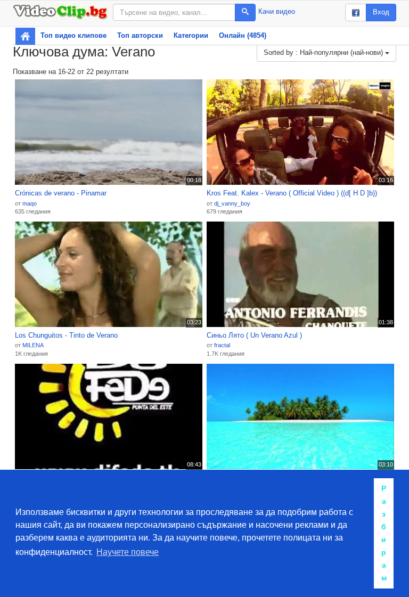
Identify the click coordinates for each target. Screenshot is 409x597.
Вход (381, 12)
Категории (191, 35)
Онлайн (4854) (242, 35)
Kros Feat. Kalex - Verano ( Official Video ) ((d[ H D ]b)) (292, 193)
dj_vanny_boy (232, 203)
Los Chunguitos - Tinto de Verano (66, 335)
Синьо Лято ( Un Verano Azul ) (254, 335)
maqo (29, 203)
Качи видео (276, 11)
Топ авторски (140, 35)
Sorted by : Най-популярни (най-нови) (324, 52)
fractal (222, 345)
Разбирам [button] (384, 533)
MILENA (33, 345)
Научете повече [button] (127, 552)
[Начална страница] (25, 36)
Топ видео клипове (73, 35)
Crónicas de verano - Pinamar (61, 193)
